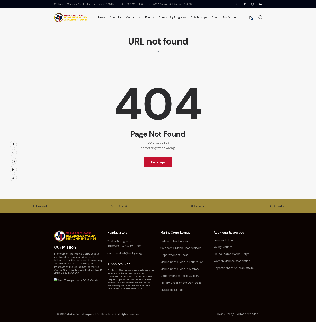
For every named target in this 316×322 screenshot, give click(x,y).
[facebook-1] (13, 144)
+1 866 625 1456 (118, 264)
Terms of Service (247, 314)
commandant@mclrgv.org (124, 253)
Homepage (158, 162)
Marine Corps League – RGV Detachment (91, 314)
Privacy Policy (224, 314)
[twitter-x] (245, 4)
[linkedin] (260, 4)
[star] (13, 177)
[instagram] (253, 4)
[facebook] (237, 4)
